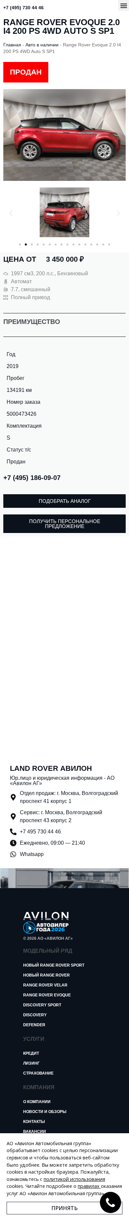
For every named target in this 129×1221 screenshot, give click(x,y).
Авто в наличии (42, 44)
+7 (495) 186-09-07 (32, 477)
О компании (37, 1101)
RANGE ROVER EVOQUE (47, 995)
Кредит (31, 1053)
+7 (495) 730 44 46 (23, 7)
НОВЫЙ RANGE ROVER (46, 975)
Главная (12, 44)
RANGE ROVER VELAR (45, 985)
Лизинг (31, 1063)
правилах (89, 1186)
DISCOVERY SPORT (42, 1005)
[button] (123, 5)
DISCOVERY (35, 1015)
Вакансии (34, 1131)
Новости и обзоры (44, 1111)
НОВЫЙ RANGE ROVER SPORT (53, 965)
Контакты (34, 1121)
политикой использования (74, 1179)
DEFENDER (34, 1025)
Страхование (38, 1073)
